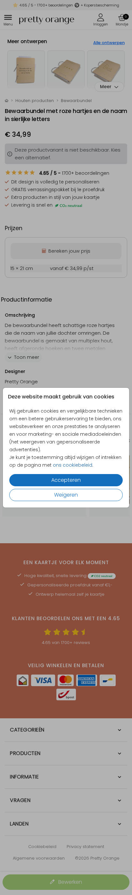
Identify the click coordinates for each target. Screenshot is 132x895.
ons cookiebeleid (72, 465)
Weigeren (66, 495)
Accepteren (66, 480)
